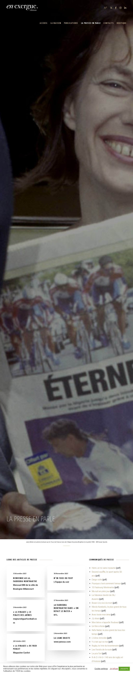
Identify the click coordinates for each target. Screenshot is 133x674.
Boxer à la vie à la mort (102, 603)
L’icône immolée (99, 638)
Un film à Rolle (98, 626)
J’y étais (95, 618)
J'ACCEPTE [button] (124, 669)
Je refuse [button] (114, 669)
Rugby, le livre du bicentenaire (105, 645)
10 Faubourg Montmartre (103, 587)
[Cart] (103, 8)
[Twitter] (110, 8)
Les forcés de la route (102, 649)
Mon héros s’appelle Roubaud (105, 622)
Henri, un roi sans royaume (104, 568)
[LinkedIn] (124, 8)
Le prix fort (97, 653)
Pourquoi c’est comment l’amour (106, 583)
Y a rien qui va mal (100, 642)
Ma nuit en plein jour (101, 591)
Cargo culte (97, 579)
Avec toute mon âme (101, 614)
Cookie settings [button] (101, 669)
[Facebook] (114, 8)
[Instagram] (119, 8)
